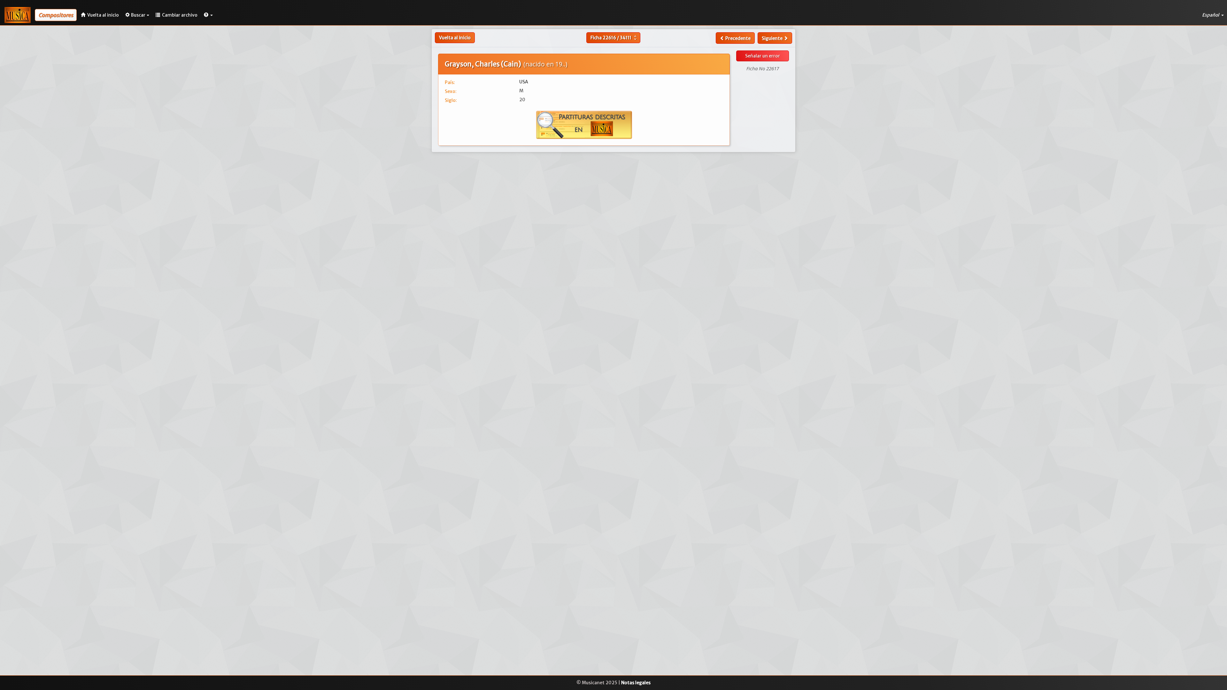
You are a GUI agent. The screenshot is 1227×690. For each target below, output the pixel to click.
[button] (208, 15)
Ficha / (614, 38)
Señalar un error (762, 56)
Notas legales (636, 683)
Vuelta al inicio (455, 38)
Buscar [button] (138, 15)
